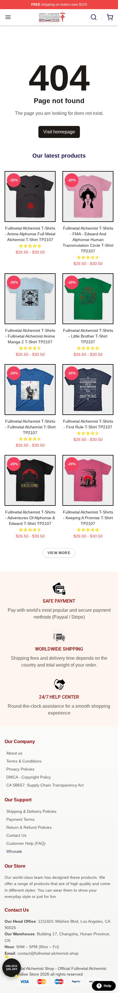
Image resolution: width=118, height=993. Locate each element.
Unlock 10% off (11, 968)
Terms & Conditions (24, 761)
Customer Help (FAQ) (26, 843)
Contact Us (16, 835)
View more (59, 553)
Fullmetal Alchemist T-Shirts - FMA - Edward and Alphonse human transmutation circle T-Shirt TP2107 (88, 239)
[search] (93, 17)
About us (14, 753)
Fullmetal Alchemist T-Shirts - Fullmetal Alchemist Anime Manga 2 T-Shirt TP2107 (30, 336)
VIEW (30, 216)
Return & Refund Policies (29, 827)
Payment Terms (20, 819)
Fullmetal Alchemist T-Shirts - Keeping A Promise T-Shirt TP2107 (88, 518)
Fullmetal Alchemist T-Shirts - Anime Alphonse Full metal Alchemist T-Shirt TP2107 (30, 234)
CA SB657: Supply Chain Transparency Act (45, 785)
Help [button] (107, 986)
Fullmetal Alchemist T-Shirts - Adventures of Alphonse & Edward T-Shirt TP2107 (30, 518)
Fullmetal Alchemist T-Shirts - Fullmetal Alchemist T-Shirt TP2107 (30, 427)
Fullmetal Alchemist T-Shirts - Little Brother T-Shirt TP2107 (88, 336)
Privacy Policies (20, 769)
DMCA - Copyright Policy (28, 777)
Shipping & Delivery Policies (31, 811)
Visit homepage (59, 131)
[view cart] (110, 17)
